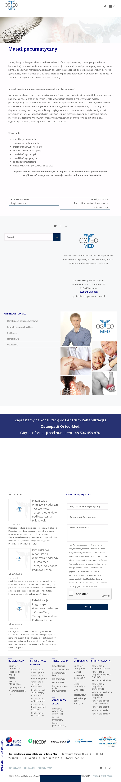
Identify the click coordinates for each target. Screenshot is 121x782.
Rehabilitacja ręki (100, 710)
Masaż (12, 677)
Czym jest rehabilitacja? (15, 667)
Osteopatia (14, 768)
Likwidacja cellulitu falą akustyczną (57, 711)
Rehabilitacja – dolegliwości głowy (101, 667)
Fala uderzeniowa (60, 669)
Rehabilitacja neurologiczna (37, 714)
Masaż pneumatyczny (59, 724)
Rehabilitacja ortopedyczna (37, 670)
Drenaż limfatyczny (57, 718)
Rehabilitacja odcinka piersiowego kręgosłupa (102, 695)
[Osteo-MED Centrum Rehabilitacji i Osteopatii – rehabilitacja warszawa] (11, 5)
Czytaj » (36, 544)
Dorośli (77, 671)
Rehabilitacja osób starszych (38, 699)
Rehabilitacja (45, 768)
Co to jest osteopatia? (79, 667)
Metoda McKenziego (15, 682)
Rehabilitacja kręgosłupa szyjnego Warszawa (101, 674)
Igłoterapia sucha (17, 687)
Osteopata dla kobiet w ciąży (79, 678)
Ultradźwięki (58, 682)
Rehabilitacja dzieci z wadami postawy (38, 707)
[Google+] (113, 6)
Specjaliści (29, 768)
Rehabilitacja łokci (100, 706)
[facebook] (109, 6)
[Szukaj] (56, 237)
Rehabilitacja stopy (101, 713)
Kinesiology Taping (14, 673)
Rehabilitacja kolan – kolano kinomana (101, 702)
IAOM (11, 694)
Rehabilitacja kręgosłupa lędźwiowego (98, 686)
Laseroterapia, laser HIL (59, 674)
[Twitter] (104, 6)
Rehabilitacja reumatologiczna (39, 677)
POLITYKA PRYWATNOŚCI (87, 586)
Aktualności (15, 494)
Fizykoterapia (58, 665)
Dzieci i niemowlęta (79, 685)
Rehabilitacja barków (101, 680)
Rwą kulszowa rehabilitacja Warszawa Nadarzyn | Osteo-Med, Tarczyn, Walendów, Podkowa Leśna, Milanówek (33, 562)
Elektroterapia (59, 678)
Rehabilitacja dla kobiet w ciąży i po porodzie (38, 692)
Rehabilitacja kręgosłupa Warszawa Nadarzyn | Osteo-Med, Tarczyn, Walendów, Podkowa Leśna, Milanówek (33, 612)
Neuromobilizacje (17, 690)
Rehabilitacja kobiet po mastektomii (37, 684)
